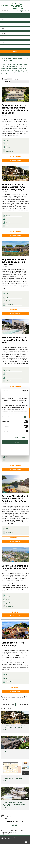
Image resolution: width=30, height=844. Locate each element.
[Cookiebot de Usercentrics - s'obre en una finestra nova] (21, 391)
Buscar (15, 51)
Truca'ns (22, 11)
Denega (15, 452)
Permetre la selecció (15, 447)
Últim (26, 704)
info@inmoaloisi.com (6, 834)
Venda (3, 815)
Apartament (4, 816)
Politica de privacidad (22, 837)
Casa (8, 816)
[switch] (26, 421)
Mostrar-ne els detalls (19, 437)
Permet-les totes (15, 442)
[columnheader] (1, 84)
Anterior (11, 704)
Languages (4, 11)
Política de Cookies (5, 838)
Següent (20, 704)
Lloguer (4, 818)
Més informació (15, 160)
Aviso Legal (13, 837)
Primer (4, 704)
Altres (11, 816)
